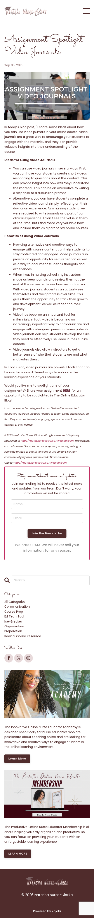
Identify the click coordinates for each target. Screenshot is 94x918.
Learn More (17, 758)
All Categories (14, 601)
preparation (13, 631)
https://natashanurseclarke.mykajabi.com (47, 441)
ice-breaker (13, 621)
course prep (13, 611)
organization (14, 626)
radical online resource (22, 636)
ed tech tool (14, 616)
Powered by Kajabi (47, 911)
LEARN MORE (17, 853)
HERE (67, 390)
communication (17, 606)
